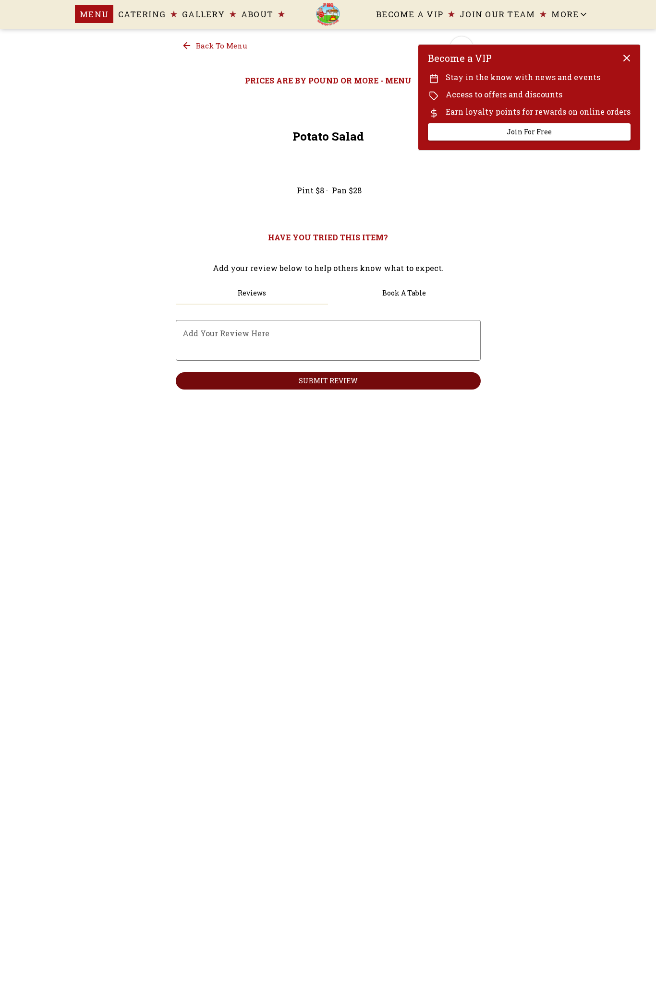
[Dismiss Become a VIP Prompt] (626, 58)
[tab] (252, 293)
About (257, 14)
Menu (94, 14)
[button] (573, 14)
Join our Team (497, 14)
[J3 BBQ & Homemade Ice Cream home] (328, 14)
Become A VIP (409, 14)
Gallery (203, 14)
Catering (142, 14)
